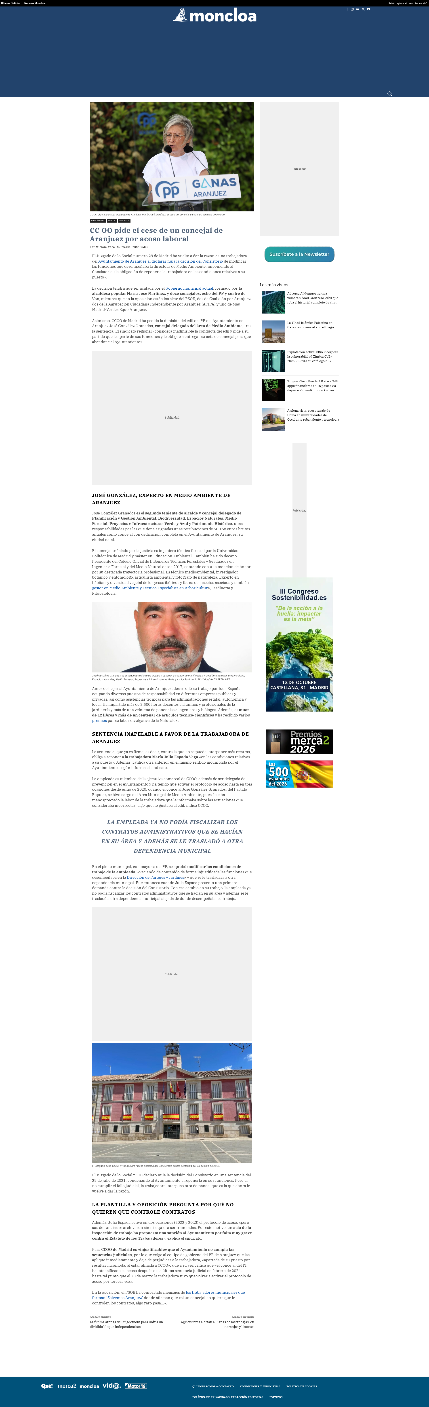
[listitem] (214, 692)
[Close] (292, 632)
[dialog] (214, 703)
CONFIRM (183, 768)
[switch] (270, 702)
